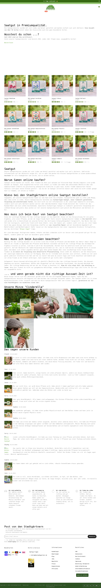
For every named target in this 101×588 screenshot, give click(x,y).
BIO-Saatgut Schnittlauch (11, 158)
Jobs (53, 558)
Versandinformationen (81, 571)
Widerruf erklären (82, 575)
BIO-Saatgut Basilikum (34, 158)
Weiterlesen (8, 42)
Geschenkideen (33, 12)
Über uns (52, 12)
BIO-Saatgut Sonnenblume (11, 128)
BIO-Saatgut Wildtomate (82, 158)
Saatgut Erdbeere (57, 158)
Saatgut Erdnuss (56, 98)
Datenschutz (78, 554)
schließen (1, 1)
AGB (76, 551)
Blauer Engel (25, 229)
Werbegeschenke (77, 12)
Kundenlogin (55, 551)
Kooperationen (56, 566)
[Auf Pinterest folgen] (93, 585)
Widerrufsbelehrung (81, 566)
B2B (66, 12)
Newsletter (55, 561)
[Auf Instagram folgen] (87, 585)
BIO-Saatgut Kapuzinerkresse (36, 128)
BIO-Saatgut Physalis (58, 128)
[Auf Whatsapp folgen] (99, 585)
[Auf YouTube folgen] (96, 585)
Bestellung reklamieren (82, 563)
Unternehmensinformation (82, 568)
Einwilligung (12, 541)
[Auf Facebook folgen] (84, 585)
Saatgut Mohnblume (9, 98)
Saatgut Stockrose (80, 128)
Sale (44, 12)
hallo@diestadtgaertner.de (39, 555)
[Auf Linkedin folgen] (90, 585)
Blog (61, 12)
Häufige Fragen (33, 552)
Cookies (77, 558)
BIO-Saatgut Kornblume (34, 98)
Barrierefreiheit (80, 556)
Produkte (20, 12)
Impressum (78, 561)
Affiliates (55, 568)
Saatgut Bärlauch (80, 98)
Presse (53, 563)
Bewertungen (55, 554)
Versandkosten (50, 586)
